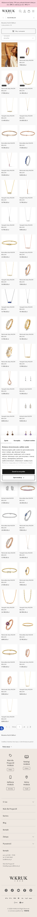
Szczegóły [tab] (17, 440)
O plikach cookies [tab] (29, 440)
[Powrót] (3, 18)
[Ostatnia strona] (30, 727)
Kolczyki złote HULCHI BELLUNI (26, 390)
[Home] (8, 11)
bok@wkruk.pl (7, 859)
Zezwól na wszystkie (18, 471)
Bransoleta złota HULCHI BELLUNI (8, 144)
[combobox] (18, 38)
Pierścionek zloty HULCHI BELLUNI (26, 281)
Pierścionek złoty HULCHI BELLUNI (26, 61)
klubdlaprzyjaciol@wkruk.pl (11, 866)
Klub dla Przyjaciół (10, 809)
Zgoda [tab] (6, 440)
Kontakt (6, 830)
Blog (4, 823)
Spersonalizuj (17, 477)
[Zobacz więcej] (34, 18)
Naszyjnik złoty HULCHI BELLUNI (26, 89)
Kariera (5, 816)
